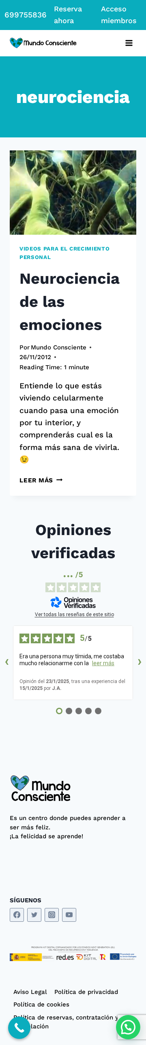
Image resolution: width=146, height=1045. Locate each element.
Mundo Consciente (58, 347)
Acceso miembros (119, 14)
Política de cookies (41, 1004)
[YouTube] (69, 915)
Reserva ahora (68, 14)
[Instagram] (52, 915)
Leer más (40, 480)
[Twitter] (34, 915)
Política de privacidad (86, 992)
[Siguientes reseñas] (139, 662)
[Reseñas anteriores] (6, 662)
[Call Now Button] (19, 1028)
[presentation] (73, 192)
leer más (103, 663)
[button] (128, 1027)
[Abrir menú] (128, 43)
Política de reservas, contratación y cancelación (65, 1022)
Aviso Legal (30, 992)
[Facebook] (17, 915)
